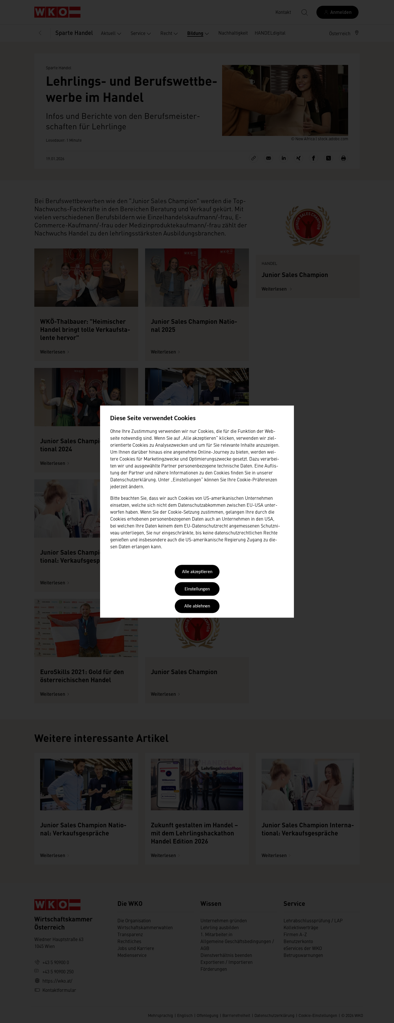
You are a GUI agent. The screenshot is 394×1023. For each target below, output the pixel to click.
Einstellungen (197, 589)
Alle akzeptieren (197, 572)
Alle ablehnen (197, 606)
